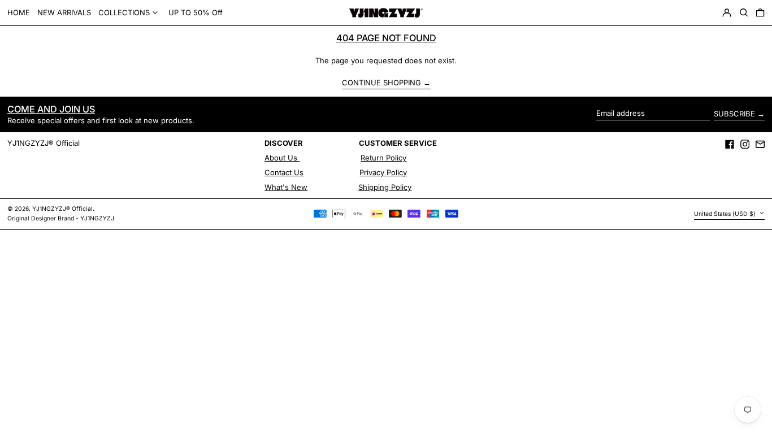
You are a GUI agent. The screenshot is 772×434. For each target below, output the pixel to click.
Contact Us (283, 172)
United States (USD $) (725, 214)
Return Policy (383, 157)
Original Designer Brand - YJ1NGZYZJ (60, 218)
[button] (743, 13)
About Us (282, 157)
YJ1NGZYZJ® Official (43, 142)
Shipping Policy (384, 187)
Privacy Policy (383, 172)
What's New (285, 187)
